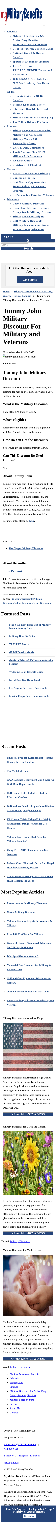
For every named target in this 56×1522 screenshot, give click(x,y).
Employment (16, 1382)
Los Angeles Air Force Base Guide (28, 688)
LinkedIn (35, 1455)
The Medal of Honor (18, 770)
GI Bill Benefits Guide (21, 652)
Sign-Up (8, 236)
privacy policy (11, 1462)
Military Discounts (20, 1241)
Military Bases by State (22, 1399)
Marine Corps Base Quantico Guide (29, 696)
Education (15, 1378)
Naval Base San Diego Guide (25, 680)
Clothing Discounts (22, 598)
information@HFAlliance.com (20, 1444)
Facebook (9, 1455)
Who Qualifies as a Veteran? (22, 956)
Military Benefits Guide (22, 636)
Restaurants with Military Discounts (27, 903)
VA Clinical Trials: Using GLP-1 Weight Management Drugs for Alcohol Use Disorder (29, 823)
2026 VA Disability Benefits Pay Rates (28, 991)
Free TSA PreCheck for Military (25, 934)
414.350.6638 (11, 1448)
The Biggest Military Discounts (26, 548)
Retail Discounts (42, 603)
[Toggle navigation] (44, 25)
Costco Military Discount (21, 912)
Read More (29, 1114)
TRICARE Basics (19, 644)
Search (28, 248)
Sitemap (14, 1404)
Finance (14, 1386)
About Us (15, 1408)
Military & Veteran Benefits (24, 1373)
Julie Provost (12, 571)
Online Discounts (23, 603)
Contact (14, 1412)
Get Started (30, 279)
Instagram (23, 1455)
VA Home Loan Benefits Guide (26, 671)
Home (6, 291)
